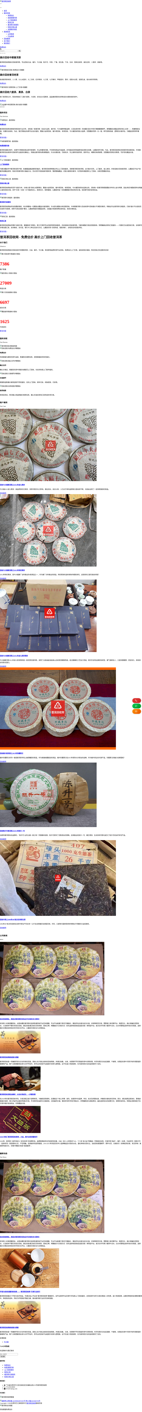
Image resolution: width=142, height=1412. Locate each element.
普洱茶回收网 (31, 1403)
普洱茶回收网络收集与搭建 (9, 1057)
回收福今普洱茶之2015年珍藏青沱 (11, 753)
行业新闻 (11, 36)
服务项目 (7, 13)
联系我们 (7, 43)
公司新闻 (11, 34)
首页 (5, 11)
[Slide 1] (1, 53)
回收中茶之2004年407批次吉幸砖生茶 (13, 919)
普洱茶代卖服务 (13, 25)
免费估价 (11, 15)
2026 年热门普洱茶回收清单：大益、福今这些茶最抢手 (18, 1137)
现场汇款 (11, 22)
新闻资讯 (7, 31)
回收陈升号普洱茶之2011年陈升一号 (12, 831)
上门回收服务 (12, 20)
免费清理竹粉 (12, 18)
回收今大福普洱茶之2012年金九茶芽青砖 (14, 656)
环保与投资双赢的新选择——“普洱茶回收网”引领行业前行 (20, 1291)
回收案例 (7, 38)
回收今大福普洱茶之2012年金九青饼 (12, 485)
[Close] (1, 7)
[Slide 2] (2, 53)
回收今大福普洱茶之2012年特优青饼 (12, 570)
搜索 (3, 1356)
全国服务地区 (12, 29)
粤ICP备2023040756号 (33, 1401)
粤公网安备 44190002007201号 (15, 1401)
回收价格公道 (12, 27)
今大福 (6, 1342)
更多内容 (3, 137)
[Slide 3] (4, 53)
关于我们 (7, 41)
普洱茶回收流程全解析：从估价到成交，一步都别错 (18, 1094)
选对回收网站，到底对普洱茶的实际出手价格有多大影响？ (20, 1019)
